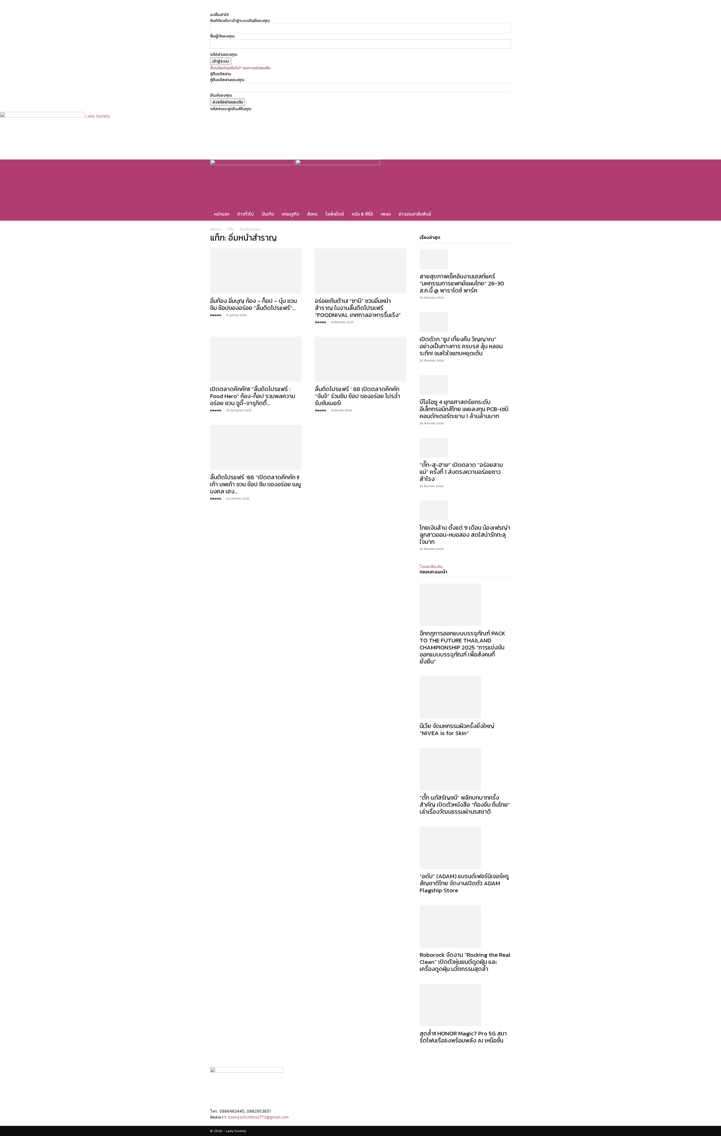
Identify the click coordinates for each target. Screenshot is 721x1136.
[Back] (303, 9)
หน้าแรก (221, 213)
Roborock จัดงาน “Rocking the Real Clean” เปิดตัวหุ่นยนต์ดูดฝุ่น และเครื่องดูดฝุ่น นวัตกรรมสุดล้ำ (465, 961)
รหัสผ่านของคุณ (223, 54)
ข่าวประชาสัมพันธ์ (415, 213)
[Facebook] (282, 9)
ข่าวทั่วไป (245, 213)
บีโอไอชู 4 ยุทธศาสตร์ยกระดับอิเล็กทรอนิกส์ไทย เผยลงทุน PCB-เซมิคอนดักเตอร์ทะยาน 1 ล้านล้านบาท (464, 409)
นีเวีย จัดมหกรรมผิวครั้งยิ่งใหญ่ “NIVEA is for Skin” (457, 729)
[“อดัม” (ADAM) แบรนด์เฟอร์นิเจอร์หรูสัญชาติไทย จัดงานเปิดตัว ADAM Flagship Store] (465, 848)
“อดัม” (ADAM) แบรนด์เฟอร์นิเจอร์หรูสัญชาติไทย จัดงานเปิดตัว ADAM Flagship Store (464, 883)
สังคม (312, 213)
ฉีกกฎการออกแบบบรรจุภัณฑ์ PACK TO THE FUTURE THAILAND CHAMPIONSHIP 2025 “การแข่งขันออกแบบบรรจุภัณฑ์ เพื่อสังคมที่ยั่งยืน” (462, 647)
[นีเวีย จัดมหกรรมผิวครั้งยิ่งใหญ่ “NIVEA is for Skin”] (465, 697)
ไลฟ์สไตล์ (335, 213)
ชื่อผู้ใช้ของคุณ (222, 36)
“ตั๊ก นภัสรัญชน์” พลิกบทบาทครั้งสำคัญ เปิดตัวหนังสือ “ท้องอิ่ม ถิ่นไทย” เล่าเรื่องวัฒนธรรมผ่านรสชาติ (465, 804)
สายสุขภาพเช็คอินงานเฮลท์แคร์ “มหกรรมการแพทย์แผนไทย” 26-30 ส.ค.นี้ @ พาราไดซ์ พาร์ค (462, 283)
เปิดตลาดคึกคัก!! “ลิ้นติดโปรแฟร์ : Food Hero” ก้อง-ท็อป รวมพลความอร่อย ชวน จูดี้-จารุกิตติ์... (252, 396)
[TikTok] (286, 9)
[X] (290, 9)
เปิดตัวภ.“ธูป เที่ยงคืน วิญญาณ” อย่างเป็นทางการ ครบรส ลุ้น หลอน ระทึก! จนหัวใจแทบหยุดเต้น (461, 346)
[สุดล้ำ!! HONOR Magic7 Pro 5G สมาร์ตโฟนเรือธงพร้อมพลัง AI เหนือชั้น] (465, 1005)
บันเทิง (268, 213)
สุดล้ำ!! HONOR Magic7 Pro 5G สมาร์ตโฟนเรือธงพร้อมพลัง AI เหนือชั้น (463, 1037)
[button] (504, 167)
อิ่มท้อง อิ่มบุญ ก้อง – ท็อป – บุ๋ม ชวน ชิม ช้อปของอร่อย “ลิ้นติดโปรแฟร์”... (253, 304)
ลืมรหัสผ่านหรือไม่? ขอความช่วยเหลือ (240, 68)
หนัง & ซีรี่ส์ (362, 213)
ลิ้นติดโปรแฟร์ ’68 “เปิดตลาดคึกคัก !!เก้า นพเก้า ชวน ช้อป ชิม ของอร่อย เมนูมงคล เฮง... (255, 484)
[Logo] (252, 164)
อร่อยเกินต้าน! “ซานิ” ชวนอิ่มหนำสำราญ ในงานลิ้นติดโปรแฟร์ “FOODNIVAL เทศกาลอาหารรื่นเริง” (358, 307)
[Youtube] (293, 9)
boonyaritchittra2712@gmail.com (258, 1117)
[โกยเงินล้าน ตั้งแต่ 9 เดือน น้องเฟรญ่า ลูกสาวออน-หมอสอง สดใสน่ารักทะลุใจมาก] (465, 510)
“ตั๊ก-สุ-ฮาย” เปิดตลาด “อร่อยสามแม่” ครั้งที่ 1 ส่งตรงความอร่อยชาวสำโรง (461, 471)
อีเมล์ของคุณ (221, 95)
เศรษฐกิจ (290, 213)
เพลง (386, 213)
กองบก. (216, 315)
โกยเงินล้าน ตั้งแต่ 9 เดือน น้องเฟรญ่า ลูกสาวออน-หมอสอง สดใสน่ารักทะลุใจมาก (465, 534)
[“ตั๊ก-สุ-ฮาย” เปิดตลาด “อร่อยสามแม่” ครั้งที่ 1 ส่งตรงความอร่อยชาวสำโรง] (465, 448)
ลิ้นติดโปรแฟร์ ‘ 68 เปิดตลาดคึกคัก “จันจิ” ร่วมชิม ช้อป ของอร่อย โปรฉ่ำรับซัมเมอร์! (357, 396)
